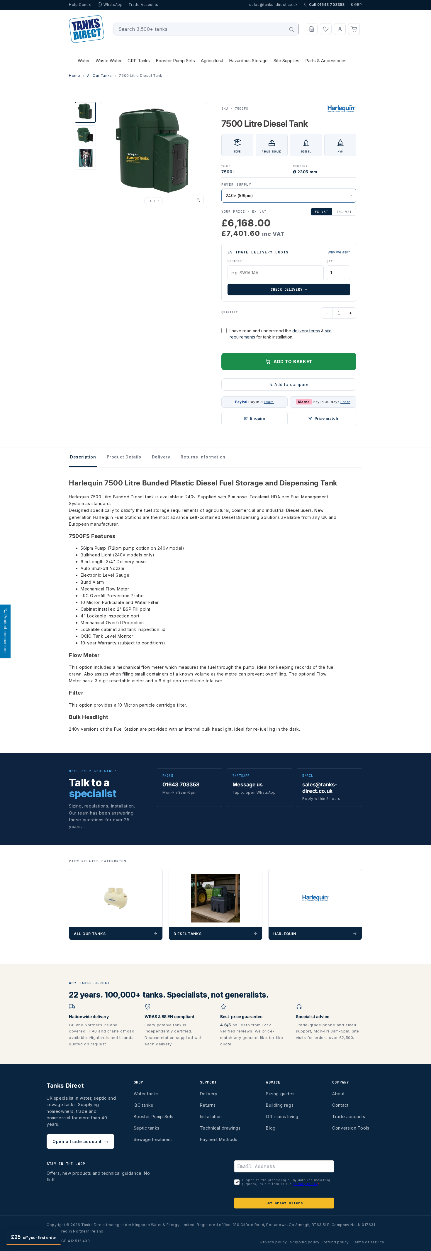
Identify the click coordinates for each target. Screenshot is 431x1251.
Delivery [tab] (161, 456)
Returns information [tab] (203, 456)
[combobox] (206, 29)
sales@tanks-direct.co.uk (273, 4)
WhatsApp (113, 4)
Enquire (257, 418)
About (338, 1093)
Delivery (209, 1093)
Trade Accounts (143, 4)
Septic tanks (146, 1127)
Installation (211, 1116)
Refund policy (336, 1242)
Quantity (229, 312)
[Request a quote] (312, 29)
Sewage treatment (153, 1139)
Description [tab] (83, 456)
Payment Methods (218, 1139)
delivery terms (306, 330)
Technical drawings (220, 1127)
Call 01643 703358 (327, 4)
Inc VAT (344, 212)
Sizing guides (280, 1093)
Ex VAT (321, 212)
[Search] (291, 29)
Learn (269, 402)
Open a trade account (80, 1141)
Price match (326, 418)
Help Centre (80, 4)
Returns (208, 1105)
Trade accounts (348, 1116)
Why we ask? (339, 252)
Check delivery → (289, 289)
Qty (329, 261)
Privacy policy (273, 1242)
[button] (354, 29)
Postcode (235, 261)
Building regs (279, 1105)
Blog (270, 1127)
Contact (340, 1105)
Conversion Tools (350, 1127)
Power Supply (236, 184)
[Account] (340, 29)
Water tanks (146, 1093)
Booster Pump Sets (154, 1116)
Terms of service (368, 1242)
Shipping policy (304, 1242)
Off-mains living (282, 1116)
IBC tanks (143, 1105)
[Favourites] (326, 29)
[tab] (85, 112)
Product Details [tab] (124, 456)
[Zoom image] (198, 200)
